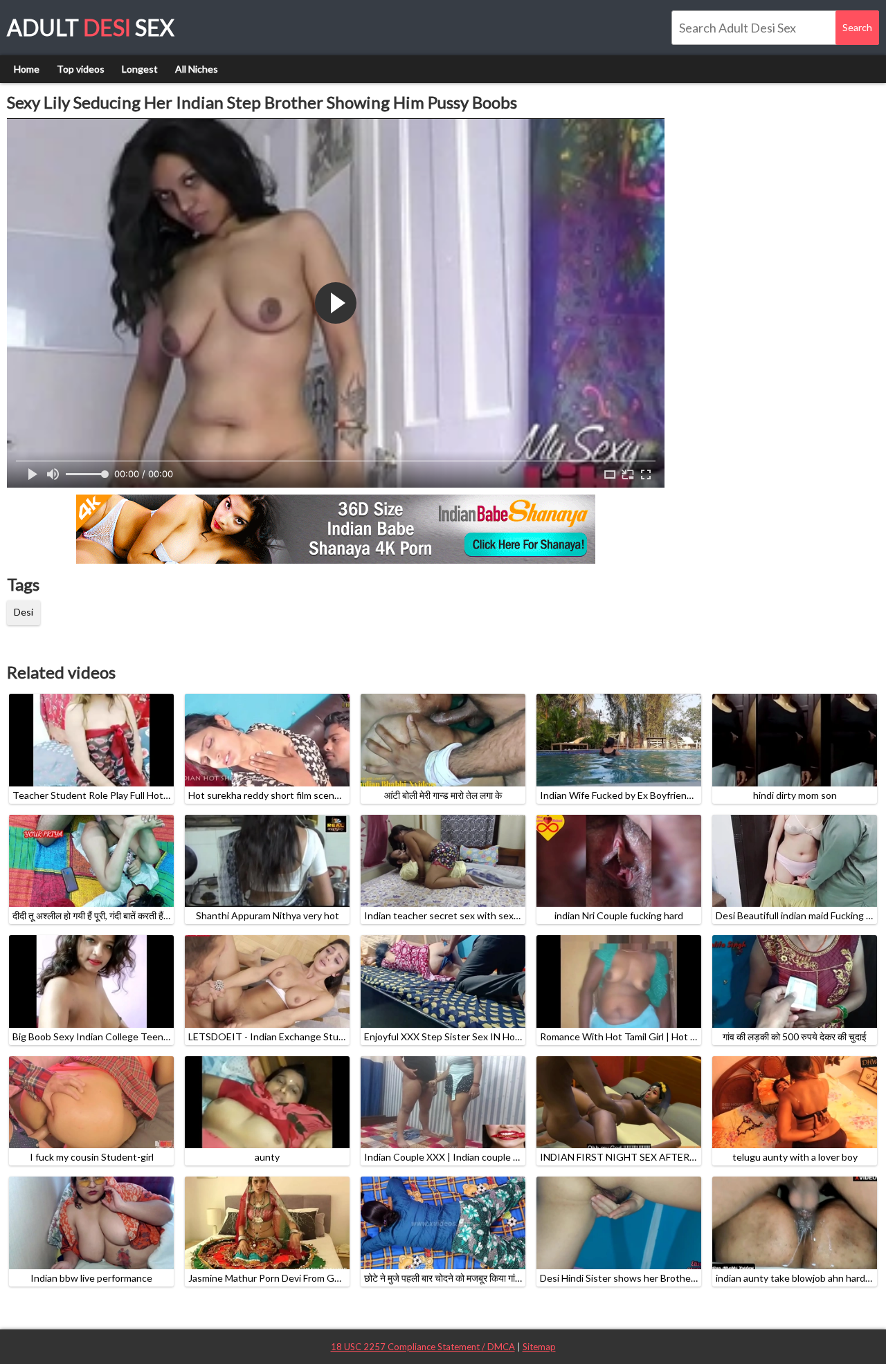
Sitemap (539, 1346)
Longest (140, 69)
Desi (23, 612)
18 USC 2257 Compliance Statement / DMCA (423, 1346)
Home (26, 69)
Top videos (81, 69)
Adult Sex (90, 27)
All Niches (196, 69)
